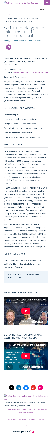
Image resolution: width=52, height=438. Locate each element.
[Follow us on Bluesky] (26, 388)
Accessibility (23, 419)
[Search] (46, 9)
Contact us (40, 419)
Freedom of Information (12, 409)
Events (11, 15)
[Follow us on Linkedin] (19, 388)
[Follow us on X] (12, 388)
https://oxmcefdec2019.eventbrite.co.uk (31, 72)
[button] (47, 2)
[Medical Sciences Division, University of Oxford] (26, 397)
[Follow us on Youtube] (33, 388)
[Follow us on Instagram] (40, 388)
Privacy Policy (27, 409)
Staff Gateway (12, 419)
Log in (26, 425)
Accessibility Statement (26, 412)
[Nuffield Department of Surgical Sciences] (21, 2)
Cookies (32, 419)
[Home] (6, 14)
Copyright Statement (40, 409)
